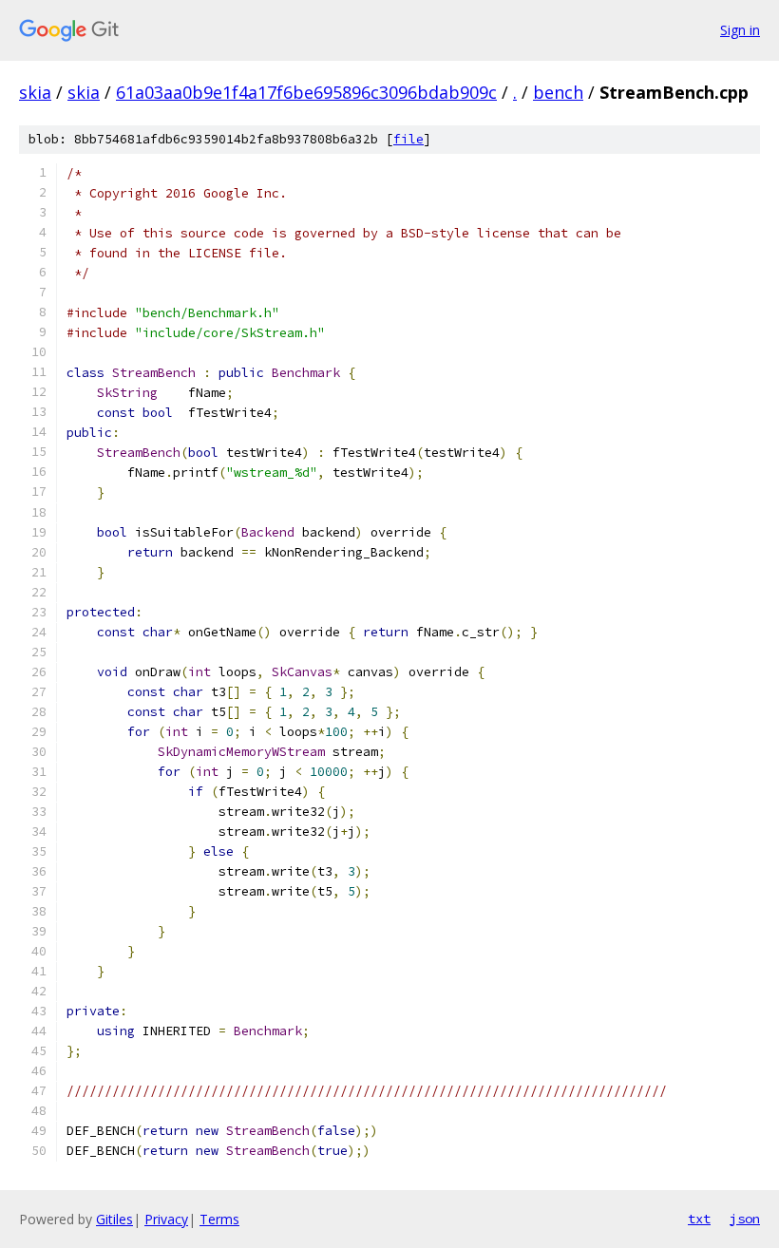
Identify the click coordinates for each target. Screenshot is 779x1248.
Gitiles (114, 1219)
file (408, 139)
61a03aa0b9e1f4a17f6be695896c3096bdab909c (306, 92)
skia (35, 92)
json (745, 1218)
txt (699, 1218)
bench (558, 92)
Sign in (740, 30)
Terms (219, 1219)
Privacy (166, 1219)
